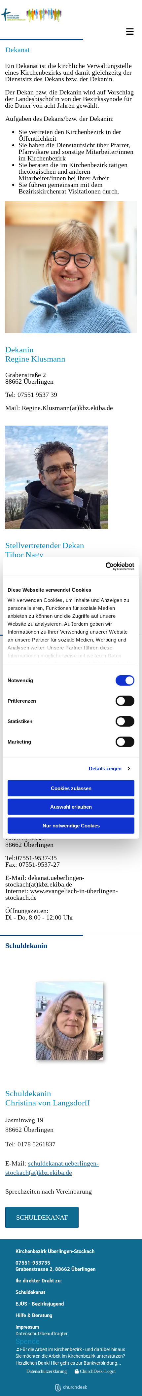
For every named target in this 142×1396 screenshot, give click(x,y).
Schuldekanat (30, 1292)
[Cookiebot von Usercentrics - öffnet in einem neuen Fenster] (105, 566)
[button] (71, 31)
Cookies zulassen (71, 788)
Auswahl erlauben (71, 807)
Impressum (27, 1327)
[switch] (125, 700)
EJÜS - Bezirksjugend (40, 1304)
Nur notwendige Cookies (71, 825)
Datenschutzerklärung (46, 1371)
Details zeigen (105, 768)
